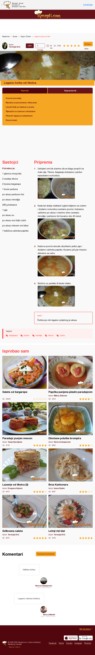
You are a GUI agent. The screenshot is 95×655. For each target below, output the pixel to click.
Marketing (11, 644)
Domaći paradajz (13, 98)
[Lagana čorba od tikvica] (62, 188)
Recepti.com (47, 14)
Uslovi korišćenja (34, 642)
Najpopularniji (70, 90)
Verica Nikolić (49, 614)
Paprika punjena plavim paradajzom (70, 378)
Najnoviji (24, 90)
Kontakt (19, 644)
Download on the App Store (71, 637)
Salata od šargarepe (24, 378)
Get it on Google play (86, 637)
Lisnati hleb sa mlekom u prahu (20, 107)
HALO (17, 647)
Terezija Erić (14, 47)
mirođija (39, 335)
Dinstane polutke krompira (70, 424)
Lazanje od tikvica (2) (24, 471)
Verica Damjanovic (43, 586)
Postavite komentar (46, 554)
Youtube (69, 643)
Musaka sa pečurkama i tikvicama (21, 102)
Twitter (61, 643)
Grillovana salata (24, 517)
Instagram (78, 643)
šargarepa (13, 335)
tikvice (51, 335)
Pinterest (87, 643)
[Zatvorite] (1, 5)
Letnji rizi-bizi (70, 517)
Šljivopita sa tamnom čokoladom (20, 111)
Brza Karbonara (70, 471)
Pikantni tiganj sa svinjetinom (19, 116)
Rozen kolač (11, 120)
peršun (26, 335)
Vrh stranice (85, 629)
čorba (62, 335)
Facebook (52, 643)
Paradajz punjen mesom (24, 424)
